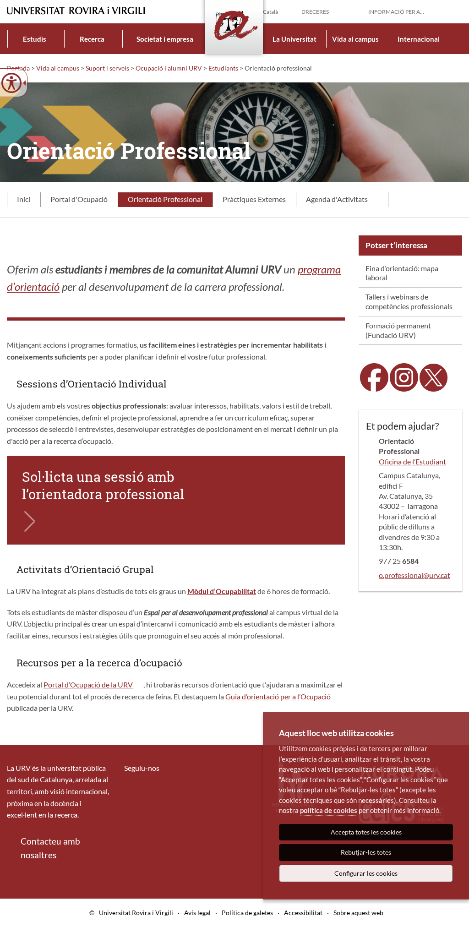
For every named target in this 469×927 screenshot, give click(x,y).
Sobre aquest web (358, 912)
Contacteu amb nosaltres (50, 848)
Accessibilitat (303, 912)
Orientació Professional (165, 199)
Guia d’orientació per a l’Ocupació (278, 696)
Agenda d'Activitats (337, 199)
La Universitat (294, 39)
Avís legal (197, 912)
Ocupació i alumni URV (169, 68)
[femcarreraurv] (404, 376)
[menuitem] (34, 38)
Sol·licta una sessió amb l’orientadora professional (103, 485)
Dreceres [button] (315, 11)
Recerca (92, 39)
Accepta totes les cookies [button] (366, 832)
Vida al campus (355, 39)
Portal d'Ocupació (79, 199)
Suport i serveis (107, 68)
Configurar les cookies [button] (366, 873)
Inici (23, 199)
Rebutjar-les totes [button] (366, 852)
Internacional (419, 39)
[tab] (23, 199)
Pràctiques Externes (254, 199)
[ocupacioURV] (374, 376)
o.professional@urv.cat (414, 575)
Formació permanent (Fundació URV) (398, 330)
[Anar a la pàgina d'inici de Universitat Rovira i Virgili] (76, 11)
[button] (455, 11)
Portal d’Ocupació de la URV (88, 684)
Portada (18, 68)
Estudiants (223, 68)
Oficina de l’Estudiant (412, 461)
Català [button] (270, 11)
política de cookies (328, 810)
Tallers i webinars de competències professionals (409, 301)
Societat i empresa (164, 39)
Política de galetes (247, 912)
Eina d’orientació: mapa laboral (401, 273)
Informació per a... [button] (396, 11)
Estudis (34, 39)
